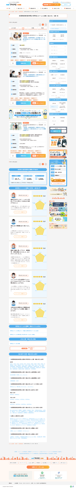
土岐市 (15, 365)
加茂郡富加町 (15, 368)
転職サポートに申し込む (51, 4)
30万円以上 (27, 399)
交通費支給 (25, 412)
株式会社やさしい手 (23, 422)
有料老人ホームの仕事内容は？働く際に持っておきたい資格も (22, 334)
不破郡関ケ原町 (36, 366)
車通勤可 (20, 410)
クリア (64, 131)
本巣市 (33, 365)
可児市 (23, 365)
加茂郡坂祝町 (55, 28)
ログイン (66, 4)
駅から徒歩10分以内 (14, 410)
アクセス (20, 483)
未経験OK (24, 410)
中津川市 (28, 363)
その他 (17, 380)
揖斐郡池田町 (32, 367)
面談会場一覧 (32, 8)
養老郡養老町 (24, 366)
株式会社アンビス (37, 423)
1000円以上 (17, 394)
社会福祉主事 (39, 436)
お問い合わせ (63, 462)
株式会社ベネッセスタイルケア (16, 418)
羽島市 (39, 363)
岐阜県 (21, 195)
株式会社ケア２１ (31, 422)
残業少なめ (15, 412)
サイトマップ (22, 462)
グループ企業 (36, 483)
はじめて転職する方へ (58, 183)
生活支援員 (51, 453)
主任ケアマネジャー (44, 451)
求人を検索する (45, 8)
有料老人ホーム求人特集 (15, 343)
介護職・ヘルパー (13, 430)
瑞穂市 (29, 365)
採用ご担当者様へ (13, 462)
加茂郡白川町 (27, 368)
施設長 (59, 451)
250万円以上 (12, 404)
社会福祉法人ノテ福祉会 (31, 424)
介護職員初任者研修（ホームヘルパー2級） (28, 436)
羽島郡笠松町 (18, 366)
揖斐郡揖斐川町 (20, 367)
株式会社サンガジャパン (16, 423)
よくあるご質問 (31, 462)
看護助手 (30, 451)
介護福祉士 (12, 436)
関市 (25, 363)
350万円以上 (23, 404)
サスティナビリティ (26, 483)
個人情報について (46, 462)
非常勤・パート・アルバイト (22, 374)
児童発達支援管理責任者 (24, 453)
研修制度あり (31, 411)
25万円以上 (22, 399)
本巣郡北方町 (38, 367)
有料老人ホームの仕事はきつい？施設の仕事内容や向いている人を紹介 (24, 330)
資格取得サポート (24, 411)
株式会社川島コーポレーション (27, 423)
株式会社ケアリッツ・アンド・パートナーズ (28, 421)
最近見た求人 (68, 8)
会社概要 (16, 483)
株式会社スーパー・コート (21, 424)
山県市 (26, 365)
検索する (55, 131)
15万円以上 (12, 399)
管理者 (55, 453)
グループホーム (30, 386)
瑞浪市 (35, 363)
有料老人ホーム (13, 386)
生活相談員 (20, 430)
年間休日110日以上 (38, 410)
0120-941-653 (22, 476)
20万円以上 (17, 399)
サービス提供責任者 (53, 451)
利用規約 (38, 462)
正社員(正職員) (13, 374)
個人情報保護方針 (43, 483)
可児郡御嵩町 (33, 368)
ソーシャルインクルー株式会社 (24, 419)
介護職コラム (55, 462)
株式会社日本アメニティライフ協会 (36, 418)
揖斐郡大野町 (26, 367)
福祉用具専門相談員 (43, 453)
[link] (13, 28)
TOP (9, 8)
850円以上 (12, 394)
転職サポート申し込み (38, 467)
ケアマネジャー (36, 451)
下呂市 (39, 365)
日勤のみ (13, 411)
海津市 (43, 365)
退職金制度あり (31, 412)
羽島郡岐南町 (12, 366)
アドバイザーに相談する (20, 212)
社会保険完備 (20, 412)
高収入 (33, 410)
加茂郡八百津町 (21, 368)
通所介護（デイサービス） (22, 386)
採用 (32, 483)
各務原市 (19, 365)
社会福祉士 (17, 436)
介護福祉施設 (12, 380)
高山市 (18, 363)
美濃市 (32, 363)
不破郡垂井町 (30, 366)
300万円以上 (18, 404)
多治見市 (21, 363)
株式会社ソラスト (15, 422)
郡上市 (36, 365)
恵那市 (42, 363)
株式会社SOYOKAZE (35, 419)
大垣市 (14, 363)
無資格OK (29, 410)
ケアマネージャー (26, 430)
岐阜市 (11, 363)
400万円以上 (29, 404)
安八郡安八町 (14, 367)
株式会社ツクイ (25, 418)
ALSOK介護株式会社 (15, 421)
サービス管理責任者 (34, 453)
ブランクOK (18, 411)
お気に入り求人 (57, 8)
